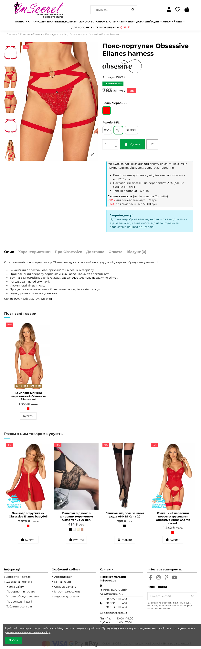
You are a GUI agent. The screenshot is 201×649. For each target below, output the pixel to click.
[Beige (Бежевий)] (82, 529)
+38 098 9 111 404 (115, 603)
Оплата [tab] (115, 252)
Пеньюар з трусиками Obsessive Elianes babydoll (28, 514)
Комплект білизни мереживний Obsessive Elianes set (28, 396)
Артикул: (108, 77)
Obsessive (60, 262)
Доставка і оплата (19, 581)
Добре (13, 640)
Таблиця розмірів (19, 606)
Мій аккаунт (62, 581)
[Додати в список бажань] (152, 144)
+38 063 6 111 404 (115, 607)
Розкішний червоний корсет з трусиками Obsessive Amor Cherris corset (173, 518)
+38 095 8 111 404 (115, 599)
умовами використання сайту (27, 632)
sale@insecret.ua (115, 613)
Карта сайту (15, 586)
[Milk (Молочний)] (78, 529)
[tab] (136, 253)
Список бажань (65, 586)
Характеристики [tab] (34, 252)
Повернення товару (21, 591)
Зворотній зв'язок (19, 577)
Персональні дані (19, 601)
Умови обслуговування (23, 596)
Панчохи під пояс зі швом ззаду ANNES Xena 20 (124, 514)
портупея (40, 262)
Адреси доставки (66, 596)
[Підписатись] (192, 596)
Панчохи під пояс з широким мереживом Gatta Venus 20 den (76, 516)
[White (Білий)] (74, 529)
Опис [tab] (9, 252)
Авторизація (63, 577)
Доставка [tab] (95, 252)
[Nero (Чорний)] (70, 529)
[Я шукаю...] (133, 9)
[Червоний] (28, 408)
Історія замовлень (67, 591)
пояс (29, 262)
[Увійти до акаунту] (169, 9)
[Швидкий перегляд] (47, 335)
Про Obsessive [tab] (68, 252)
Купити (135, 144)
